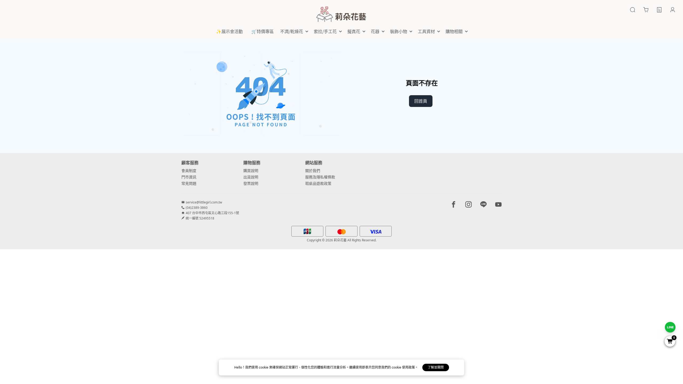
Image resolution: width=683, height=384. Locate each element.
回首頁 (420, 101)
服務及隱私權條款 (320, 176)
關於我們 (312, 170)
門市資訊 (188, 176)
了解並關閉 (436, 367)
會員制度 (188, 170)
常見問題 (188, 183)
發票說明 (250, 183)
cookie (264, 367)
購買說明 (250, 170)
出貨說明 (250, 176)
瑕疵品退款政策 (318, 183)
